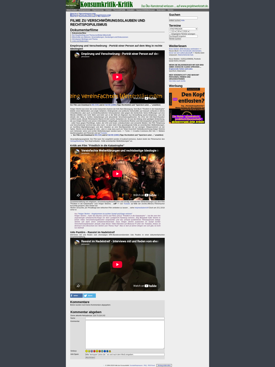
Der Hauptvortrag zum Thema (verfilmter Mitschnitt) (91, 35)
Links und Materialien (80, 41)
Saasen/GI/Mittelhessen (145, 10)
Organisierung (97, 10)
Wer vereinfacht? (104, 16)
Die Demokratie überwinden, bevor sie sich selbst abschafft (185, 52)
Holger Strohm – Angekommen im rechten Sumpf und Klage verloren (105, 214)
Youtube (104, 133)
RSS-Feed (151, 365)
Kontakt (132, 365)
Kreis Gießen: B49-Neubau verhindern (184, 49)
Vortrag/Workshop (77, 141)
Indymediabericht (141, 208)
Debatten (130, 10)
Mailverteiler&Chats (185, 55)
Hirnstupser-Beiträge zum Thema (85, 39)
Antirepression (84, 10)
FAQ (145, 365)
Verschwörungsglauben (87, 13)
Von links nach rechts (177, 81)
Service (170, 10)
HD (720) (95, 105)
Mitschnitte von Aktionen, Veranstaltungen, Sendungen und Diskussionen (100, 37)
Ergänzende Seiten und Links (181, 69)
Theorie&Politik (119, 10)
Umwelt (108, 10)
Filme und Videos (86, 15)
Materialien (161, 10)
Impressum (139, 365)
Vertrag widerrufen (164, 365)
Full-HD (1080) (110, 105)
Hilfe (183, 20)
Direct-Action (72, 10)
